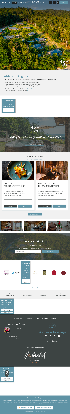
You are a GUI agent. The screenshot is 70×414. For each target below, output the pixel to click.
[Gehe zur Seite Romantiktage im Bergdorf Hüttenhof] (52, 171)
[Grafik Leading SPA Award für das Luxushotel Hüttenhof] (44, 272)
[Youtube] (59, 336)
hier (27, 90)
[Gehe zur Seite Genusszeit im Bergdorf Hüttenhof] (18, 171)
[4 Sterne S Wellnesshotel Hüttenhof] (35, 357)
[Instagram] (46, 336)
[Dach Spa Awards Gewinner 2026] (35, 272)
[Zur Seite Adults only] (64, 62)
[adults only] (52, 326)
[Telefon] (50, 2)
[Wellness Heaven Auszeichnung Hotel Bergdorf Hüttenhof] (16, 272)
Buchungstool (30, 88)
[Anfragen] (58, 2)
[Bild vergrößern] (6, 330)
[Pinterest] (54, 336)
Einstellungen (8, 111)
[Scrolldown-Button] (35, 68)
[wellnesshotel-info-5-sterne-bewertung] (6, 272)
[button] (3, 39)
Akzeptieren (8, 109)
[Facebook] (50, 336)
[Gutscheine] (54, 2)
